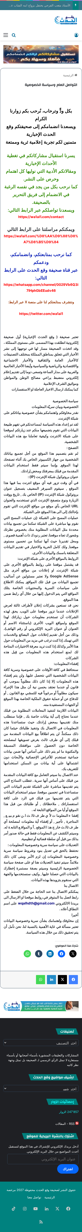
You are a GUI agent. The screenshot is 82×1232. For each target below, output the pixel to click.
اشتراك (68, 1169)
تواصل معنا (34, 1197)
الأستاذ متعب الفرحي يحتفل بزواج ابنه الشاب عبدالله (41, 5)
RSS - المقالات (65, 1123)
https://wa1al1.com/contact (41, 217)
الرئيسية (68, 75)
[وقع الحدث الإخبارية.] (66, 20)
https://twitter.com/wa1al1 (41, 313)
